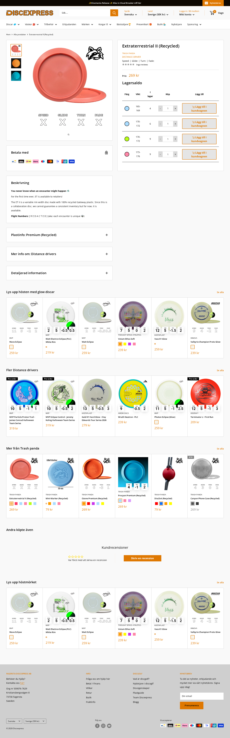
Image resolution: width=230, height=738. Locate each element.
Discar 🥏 (11, 24)
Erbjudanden (69, 24)
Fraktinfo (90, 701)
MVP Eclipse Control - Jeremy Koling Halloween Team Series (60, 419)
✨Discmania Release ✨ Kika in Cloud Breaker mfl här (115, 3)
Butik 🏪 (161, 24)
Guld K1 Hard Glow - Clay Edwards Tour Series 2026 (94, 419)
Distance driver (131, 56)
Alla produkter (20, 34)
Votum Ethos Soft (126, 338)
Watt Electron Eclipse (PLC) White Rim (58, 340)
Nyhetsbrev (215, 3)
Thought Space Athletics (129, 335)
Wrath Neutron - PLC (128, 417)
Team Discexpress (142, 697)
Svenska (11, 721)
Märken (86, 24)
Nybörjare (176, 24)
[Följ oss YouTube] (109, 726)
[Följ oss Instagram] (103, 726)
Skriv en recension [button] (142, 558)
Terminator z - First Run (202, 417)
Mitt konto (185, 14)
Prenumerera (192, 705)
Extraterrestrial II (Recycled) (22, 498)
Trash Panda (128, 53)
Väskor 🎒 (30, 24)
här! (22, 682)
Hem (8, 34)
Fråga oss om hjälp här (98, 678)
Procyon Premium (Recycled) (132, 495)
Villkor (89, 688)
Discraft (194, 413)
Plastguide (138, 692)
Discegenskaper (141, 688)
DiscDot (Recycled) (163, 498)
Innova (194, 338)
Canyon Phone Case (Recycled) (205, 498)
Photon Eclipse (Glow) (164, 417)
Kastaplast (159, 335)
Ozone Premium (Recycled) (94, 498)
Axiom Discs (123, 413)
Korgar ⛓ (103, 24)
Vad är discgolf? (141, 678)
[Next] (224, 328)
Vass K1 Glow (160, 338)
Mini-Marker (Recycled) (57, 498)
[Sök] (114, 12)
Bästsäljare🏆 (124, 24)
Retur (89, 692)
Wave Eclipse (15, 341)
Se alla (220, 292)
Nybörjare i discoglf (143, 683)
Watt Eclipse (88, 341)
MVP (11, 338)
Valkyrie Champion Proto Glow (205, 341)
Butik (88, 697)
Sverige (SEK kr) (32, 721)
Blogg (136, 701)
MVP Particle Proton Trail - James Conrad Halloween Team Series (22, 420)
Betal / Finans (93, 683)
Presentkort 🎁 (144, 24)
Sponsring (192, 24)
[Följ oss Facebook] (97, 726)
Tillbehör (49, 24)
